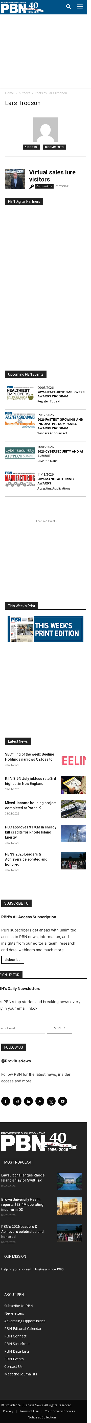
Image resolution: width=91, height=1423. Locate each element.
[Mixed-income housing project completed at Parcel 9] (73, 809)
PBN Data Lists (17, 1351)
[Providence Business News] (22, 7)
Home (9, 93)
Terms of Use (29, 1411)
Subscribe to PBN (18, 1305)
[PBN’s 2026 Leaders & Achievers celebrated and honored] (73, 860)
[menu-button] (80, 7)
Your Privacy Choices (60, 1411)
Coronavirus (44, 186)
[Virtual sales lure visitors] (15, 179)
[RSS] (39, 1101)
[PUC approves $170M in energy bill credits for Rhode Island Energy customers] (73, 833)
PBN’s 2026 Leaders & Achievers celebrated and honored (26, 859)
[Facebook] (5, 1101)
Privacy (8, 1411)
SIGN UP (59, 1028)
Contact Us (13, 1366)
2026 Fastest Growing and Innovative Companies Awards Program (60, 424)
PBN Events (14, 1358)
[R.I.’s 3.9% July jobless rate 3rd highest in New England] (73, 785)
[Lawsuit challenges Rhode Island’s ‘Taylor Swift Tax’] (69, 1181)
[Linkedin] (28, 1101)
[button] (69, 7)
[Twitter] (51, 1101)
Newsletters (14, 1313)
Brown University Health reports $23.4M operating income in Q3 (22, 1204)
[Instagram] (17, 1101)
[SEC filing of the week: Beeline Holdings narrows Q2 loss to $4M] (73, 760)
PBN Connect (15, 1336)
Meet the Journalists (20, 1374)
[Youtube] (62, 1101)
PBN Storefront (17, 1343)
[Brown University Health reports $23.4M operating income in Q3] (69, 1206)
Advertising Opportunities (25, 1320)
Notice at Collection (42, 1417)
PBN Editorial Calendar (22, 1328)
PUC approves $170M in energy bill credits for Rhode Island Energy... (30, 832)
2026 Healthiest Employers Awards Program (60, 394)
